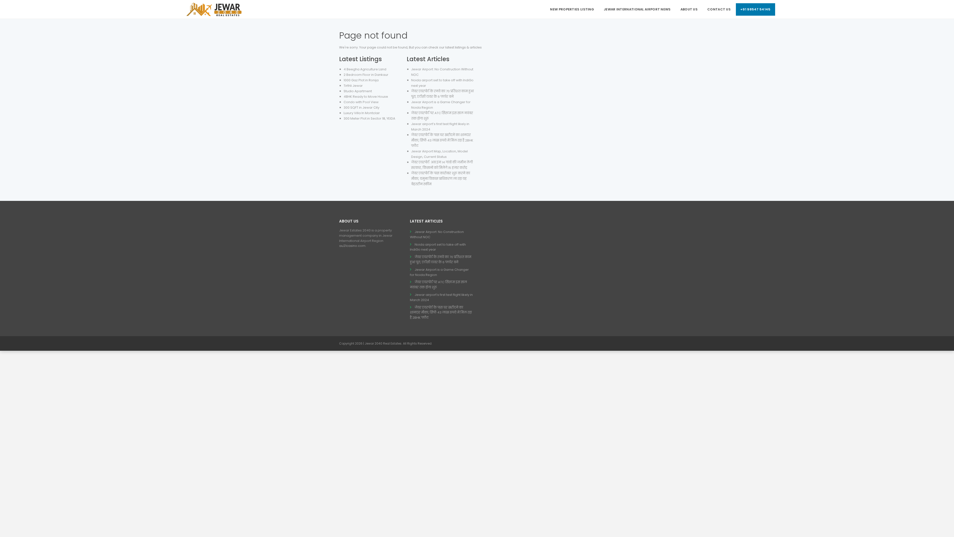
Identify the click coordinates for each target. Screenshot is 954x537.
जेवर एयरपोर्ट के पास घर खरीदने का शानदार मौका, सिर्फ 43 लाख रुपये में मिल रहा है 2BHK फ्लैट (442, 140)
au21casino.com (352, 245)
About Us (689, 9)
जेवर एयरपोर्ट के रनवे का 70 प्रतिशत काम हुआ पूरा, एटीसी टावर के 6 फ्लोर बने (440, 260)
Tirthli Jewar (353, 85)
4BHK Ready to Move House (366, 96)
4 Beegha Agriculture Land (365, 69)
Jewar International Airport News (637, 9)
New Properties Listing (572, 9)
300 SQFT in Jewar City (361, 107)
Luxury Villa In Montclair (362, 113)
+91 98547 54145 (755, 9)
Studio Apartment (358, 91)
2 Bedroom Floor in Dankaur (366, 74)
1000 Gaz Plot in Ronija (361, 80)
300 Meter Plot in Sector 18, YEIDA (369, 118)
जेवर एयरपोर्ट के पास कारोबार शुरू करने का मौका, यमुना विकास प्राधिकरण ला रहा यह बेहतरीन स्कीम (440, 178)
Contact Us (719, 9)
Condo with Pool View (361, 102)
